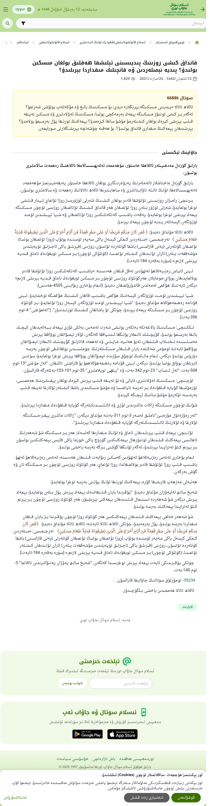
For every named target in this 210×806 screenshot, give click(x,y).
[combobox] (115, 23)
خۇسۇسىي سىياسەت (72, 759)
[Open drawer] (5, 9)
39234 (189, 580)
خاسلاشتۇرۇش (15, 797)
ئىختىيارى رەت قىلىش (146, 797)
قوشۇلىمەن (186, 797)
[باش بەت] (196, 42)
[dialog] (103, 788)
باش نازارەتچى (103, 759)
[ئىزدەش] (7, 23)
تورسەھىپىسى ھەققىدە (136, 759)
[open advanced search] (23, 23)
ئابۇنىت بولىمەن (72, 683)
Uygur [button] (20, 9)
